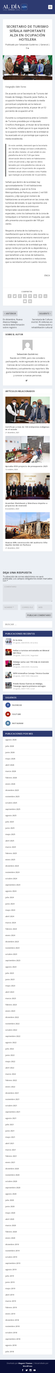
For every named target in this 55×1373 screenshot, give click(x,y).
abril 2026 (9, 765)
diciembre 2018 (12, 1320)
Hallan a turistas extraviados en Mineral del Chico (31, 651)
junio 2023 (9, 979)
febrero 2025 (11, 853)
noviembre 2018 (12, 1326)
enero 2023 (10, 1011)
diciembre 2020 (12, 1168)
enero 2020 (10, 1238)
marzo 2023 (10, 998)
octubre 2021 (11, 1105)
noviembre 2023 (12, 948)
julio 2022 (9, 1049)
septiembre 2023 (12, 960)
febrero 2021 (11, 1156)
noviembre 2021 (12, 1099)
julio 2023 (9, 973)
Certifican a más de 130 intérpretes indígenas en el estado (27, 428)
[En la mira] (8, 642)
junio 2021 (9, 1131)
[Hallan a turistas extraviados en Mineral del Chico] (8, 652)
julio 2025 (9, 822)
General (44, 44)
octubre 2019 (11, 1257)
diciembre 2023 (12, 941)
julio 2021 (9, 1124)
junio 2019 (9, 1282)
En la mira (17, 640)
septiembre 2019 (12, 1263)
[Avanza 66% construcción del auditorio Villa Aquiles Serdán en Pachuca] (27, 525)
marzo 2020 (10, 1225)
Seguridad (34, 655)
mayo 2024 (10, 910)
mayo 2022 (10, 1061)
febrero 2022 (11, 1080)
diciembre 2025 (12, 790)
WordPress (27, 1366)
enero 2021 (10, 1162)
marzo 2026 (10, 771)
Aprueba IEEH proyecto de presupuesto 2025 (26, 466)
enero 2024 (10, 935)
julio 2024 (9, 897)
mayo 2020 (10, 1213)
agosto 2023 (10, 967)
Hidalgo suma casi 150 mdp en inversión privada (31, 663)
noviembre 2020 (12, 1175)
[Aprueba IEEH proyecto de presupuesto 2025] (27, 449)
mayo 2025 (10, 834)
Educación (34, 676)
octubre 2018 (11, 1332)
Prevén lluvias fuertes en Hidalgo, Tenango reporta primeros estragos (29, 684)
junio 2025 (9, 828)
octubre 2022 (11, 1030)
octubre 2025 (11, 803)
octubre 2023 (11, 954)
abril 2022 (9, 1068)
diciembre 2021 (12, 1093)
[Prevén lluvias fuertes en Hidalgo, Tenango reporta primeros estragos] (8, 685)
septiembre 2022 (12, 1036)
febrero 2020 (11, 1231)
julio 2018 (9, 1351)
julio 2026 (9, 746)
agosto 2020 (10, 1194)
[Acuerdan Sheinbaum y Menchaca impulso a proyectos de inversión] (27, 486)
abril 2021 (9, 1143)
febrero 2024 (11, 929)
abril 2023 (9, 992)
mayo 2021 (10, 1137)
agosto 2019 (10, 1269)
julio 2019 (9, 1276)
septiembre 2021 (12, 1112)
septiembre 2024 (12, 885)
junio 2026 (9, 752)
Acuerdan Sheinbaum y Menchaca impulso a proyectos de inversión (26, 504)
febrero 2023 (11, 1004)
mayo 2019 (10, 1288)
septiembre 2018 (12, 1339)
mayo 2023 (10, 985)
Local (33, 689)
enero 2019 (10, 1313)
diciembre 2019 (12, 1244)
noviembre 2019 (12, 1250)
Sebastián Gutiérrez (28, 44)
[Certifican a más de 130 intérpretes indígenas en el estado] (27, 410)
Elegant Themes (25, 1363)
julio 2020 (9, 1200)
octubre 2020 (11, 1181)
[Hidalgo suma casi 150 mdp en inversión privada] (8, 663)
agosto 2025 (10, 815)
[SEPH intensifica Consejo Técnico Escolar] (8, 675)
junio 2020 (9, 1206)
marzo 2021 (10, 1150)
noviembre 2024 (12, 872)
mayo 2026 (10, 758)
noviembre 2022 (12, 1023)
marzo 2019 (10, 1301)
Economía (34, 667)
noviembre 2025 (12, 796)
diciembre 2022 (12, 1017)
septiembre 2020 (12, 1187)
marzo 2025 (10, 847)
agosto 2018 (10, 1345)
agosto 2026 (10, 739)
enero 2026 (10, 784)
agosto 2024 (10, 891)
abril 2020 (9, 1219)
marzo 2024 (10, 922)
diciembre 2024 (12, 866)
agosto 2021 (10, 1118)
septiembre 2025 (12, 809)
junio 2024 (9, 904)
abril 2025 (9, 840)
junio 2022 (9, 1055)
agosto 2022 (10, 1042)
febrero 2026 (11, 777)
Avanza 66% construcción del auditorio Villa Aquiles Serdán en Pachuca (26, 543)
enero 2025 (10, 859)
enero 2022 (10, 1086)
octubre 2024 (11, 878)
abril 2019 (9, 1295)
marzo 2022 (10, 1074)
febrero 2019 (11, 1307)
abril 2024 (9, 916)
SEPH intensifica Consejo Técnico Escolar (31, 673)
